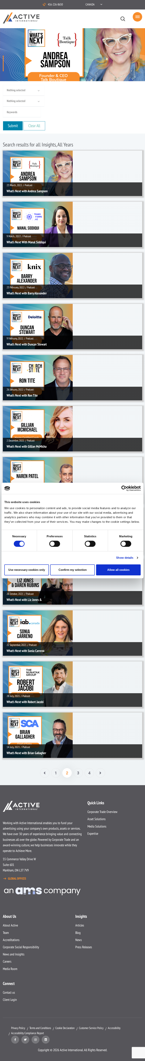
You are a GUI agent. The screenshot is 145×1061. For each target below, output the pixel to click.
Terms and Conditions (40, 1028)
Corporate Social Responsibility (21, 947)
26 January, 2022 (16, 361)
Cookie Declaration (65, 1028)
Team (6, 932)
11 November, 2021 (17, 463)
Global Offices (17, 878)
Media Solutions (96, 826)
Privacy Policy (18, 1028)
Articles (79, 925)
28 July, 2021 (14, 668)
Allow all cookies (118, 569)
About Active (10, 925)
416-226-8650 (55, 4)
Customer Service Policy (91, 1028)
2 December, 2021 (16, 412)
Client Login (10, 999)
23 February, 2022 (16, 259)
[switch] (54, 544)
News (78, 940)
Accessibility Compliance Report (27, 1033)
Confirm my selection (73, 569)
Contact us (9, 992)
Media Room (10, 969)
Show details (124, 557)
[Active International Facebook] (15, 1040)
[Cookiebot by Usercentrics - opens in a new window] (124, 488)
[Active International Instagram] (35, 1040)
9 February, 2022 (16, 310)
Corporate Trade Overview (102, 812)
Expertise (92, 833)
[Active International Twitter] (25, 1040)
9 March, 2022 (15, 208)
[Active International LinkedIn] (46, 1040)
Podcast (29, 157)
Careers (7, 961)
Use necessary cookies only (26, 569)
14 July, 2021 (14, 719)
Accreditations (11, 940)
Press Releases (83, 947)
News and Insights (13, 954)
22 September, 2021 (17, 616)
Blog (78, 932)
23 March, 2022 (15, 157)
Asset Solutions (96, 819)
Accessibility (114, 1028)
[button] (94, 4)
